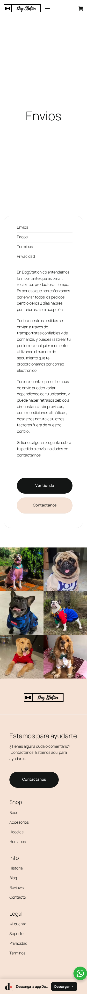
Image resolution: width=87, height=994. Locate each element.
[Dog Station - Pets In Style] (22, 8)
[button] (47, 8)
